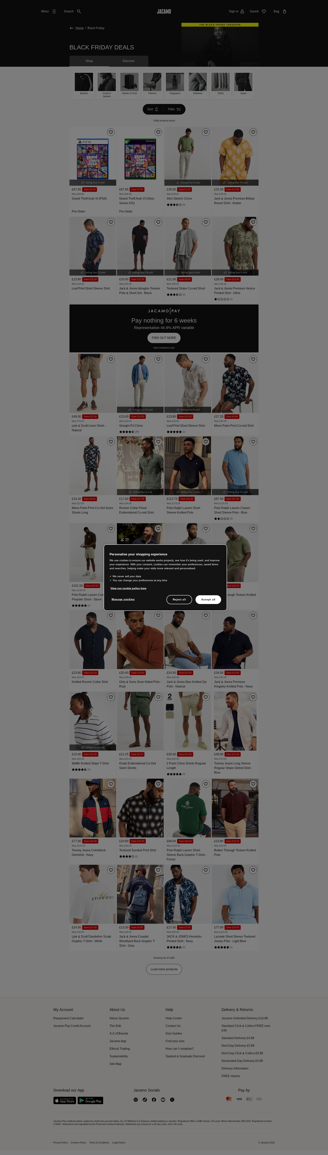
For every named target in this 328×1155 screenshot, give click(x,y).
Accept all (208, 599)
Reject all (179, 599)
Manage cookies (123, 599)
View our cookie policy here (127, 588)
